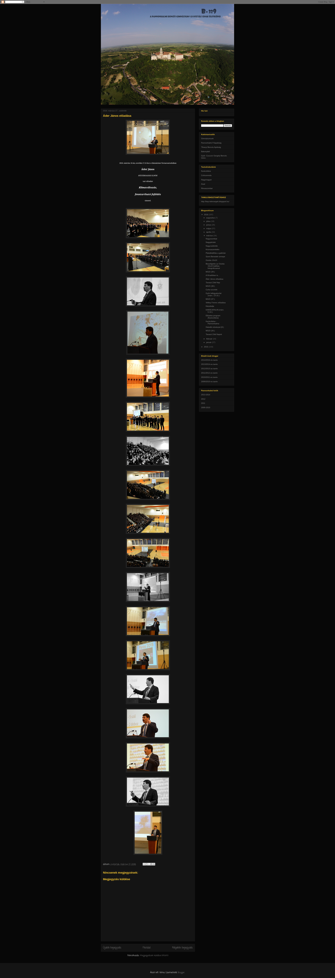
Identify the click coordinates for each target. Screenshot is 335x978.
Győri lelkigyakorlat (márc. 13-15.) (213, 294)
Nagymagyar (206, 180)
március (209, 235)
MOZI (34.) (210, 331)
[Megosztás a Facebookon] (151, 864)
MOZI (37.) (210, 299)
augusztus (210, 218)
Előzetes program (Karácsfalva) (213, 317)
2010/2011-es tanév (209, 377)
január (209, 342)
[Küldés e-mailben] (144, 864)
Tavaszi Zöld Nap (213, 282)
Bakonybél (205, 151)
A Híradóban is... (212, 275)
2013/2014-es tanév (209, 364)
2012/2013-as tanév (209, 368)
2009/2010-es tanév (209, 381)
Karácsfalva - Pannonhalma (212, 322)
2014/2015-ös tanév (209, 360)
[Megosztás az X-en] (149, 864)
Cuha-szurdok (211, 290)
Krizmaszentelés (212, 249)
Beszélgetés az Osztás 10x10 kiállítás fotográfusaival (215, 266)
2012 (203, 399)
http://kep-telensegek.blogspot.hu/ (215, 201)
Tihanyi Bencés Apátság (211, 147)
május (209, 228)
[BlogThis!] (146, 864)
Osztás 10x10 (211, 260)
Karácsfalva (206, 171)
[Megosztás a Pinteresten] (154, 864)
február (209, 339)
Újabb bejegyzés (112, 948)
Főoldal (147, 948)
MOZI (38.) (210, 286)
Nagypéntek (211, 242)
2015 (206, 347)
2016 (206, 215)
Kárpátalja (210, 306)
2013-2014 (205, 395)
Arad (203, 184)
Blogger (181, 972)
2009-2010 (205, 407)
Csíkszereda (206, 175)
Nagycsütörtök (212, 246)
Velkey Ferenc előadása (216, 303)
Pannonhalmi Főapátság (211, 143)
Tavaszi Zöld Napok (214, 334)
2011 (203, 403)
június (209, 225)
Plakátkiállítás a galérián (216, 253)
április (209, 232)
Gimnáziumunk (207, 138)
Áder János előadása (214, 279)
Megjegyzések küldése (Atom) (154, 955)
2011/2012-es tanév (209, 373)
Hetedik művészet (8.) (215, 327)
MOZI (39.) (210, 272)
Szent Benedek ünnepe (215, 256)
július (208, 221)
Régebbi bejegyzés (182, 948)
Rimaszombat (207, 188)
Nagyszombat (211, 239)
